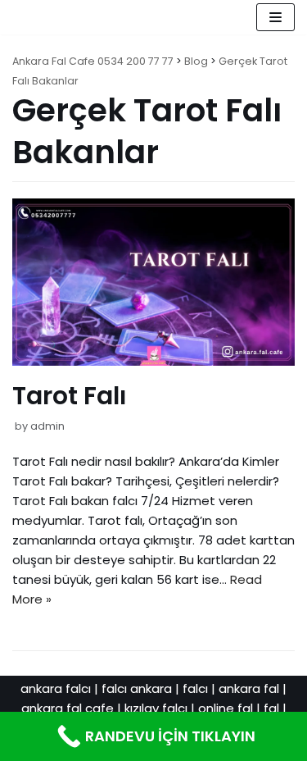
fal (271, 708)
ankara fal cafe (67, 708)
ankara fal (249, 688)
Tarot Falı (69, 395)
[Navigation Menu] (275, 17)
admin (47, 426)
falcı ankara (137, 688)
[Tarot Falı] (153, 361)
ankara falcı (55, 688)
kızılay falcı (155, 708)
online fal (225, 708)
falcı (195, 688)
